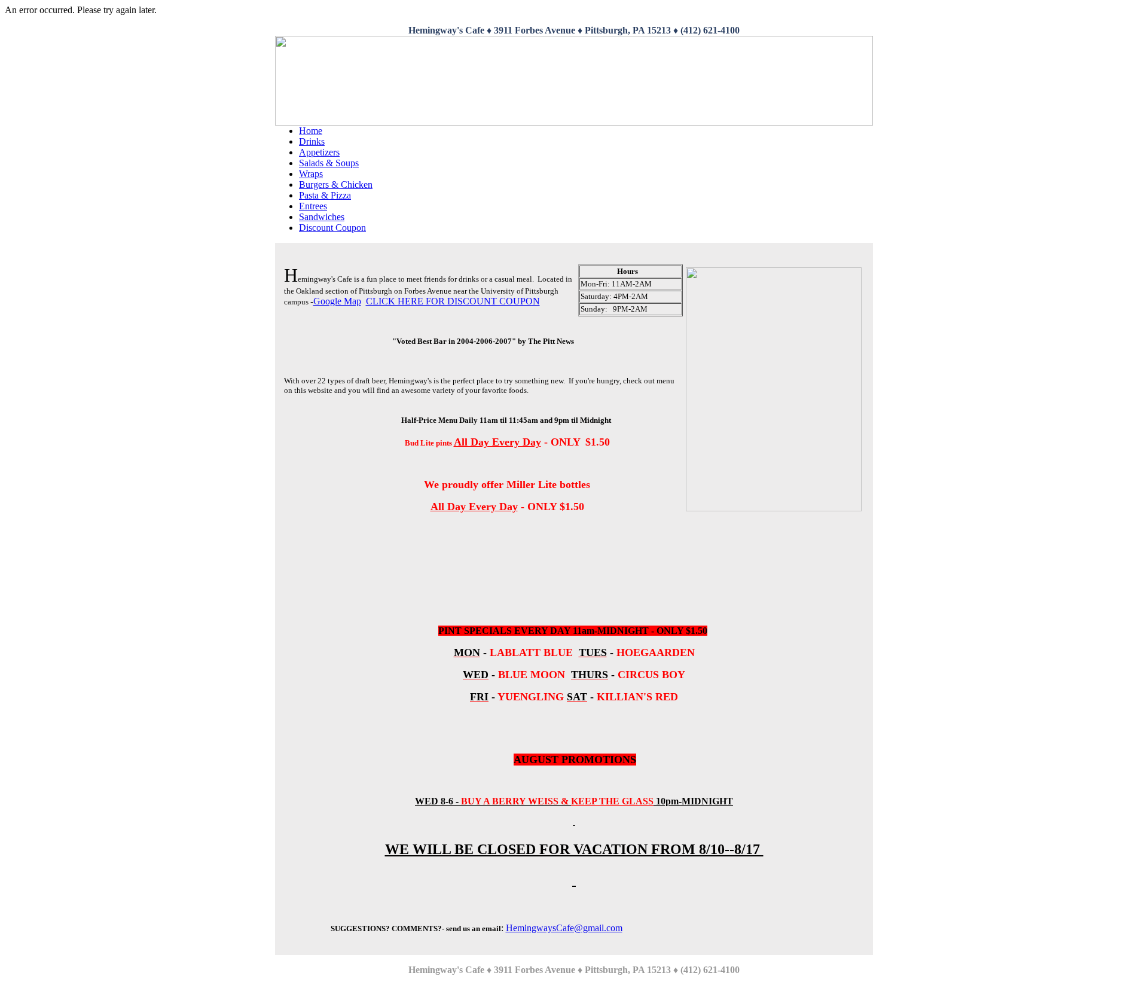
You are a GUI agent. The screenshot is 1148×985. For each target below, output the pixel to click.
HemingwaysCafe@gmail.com (564, 928)
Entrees (313, 206)
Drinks (312, 141)
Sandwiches (321, 217)
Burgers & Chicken (336, 184)
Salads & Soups (329, 163)
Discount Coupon (332, 227)
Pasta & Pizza (325, 195)
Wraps (311, 174)
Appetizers (319, 152)
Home (310, 131)
